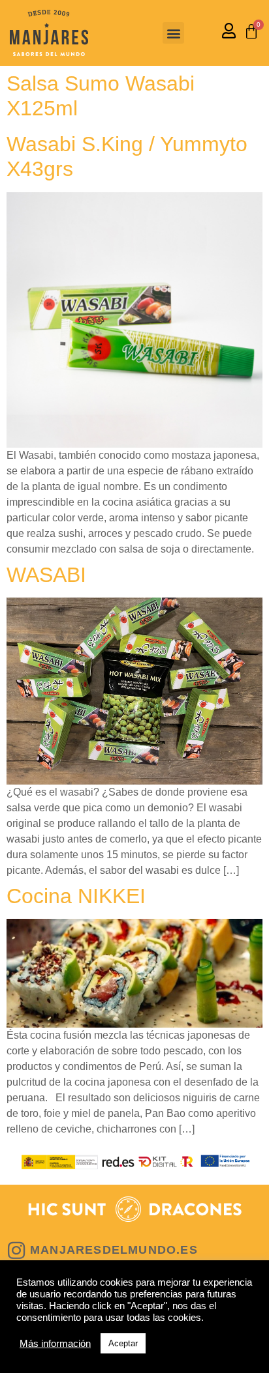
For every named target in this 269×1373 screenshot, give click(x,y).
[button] (173, 33)
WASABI (46, 574)
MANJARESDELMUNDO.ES (114, 1249)
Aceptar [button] (123, 1343)
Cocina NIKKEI (76, 896)
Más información (55, 1343)
